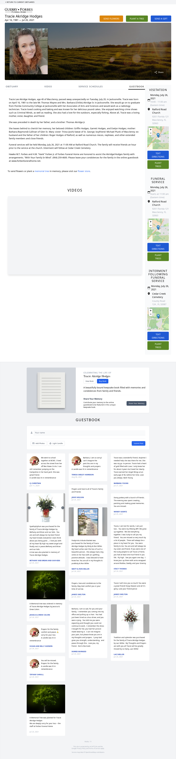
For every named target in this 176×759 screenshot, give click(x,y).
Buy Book (102, 381)
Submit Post (138, 443)
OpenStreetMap (90, 752)
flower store (84, 171)
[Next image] (62, 507)
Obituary (12, 86)
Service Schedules (91, 86)
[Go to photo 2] (46, 520)
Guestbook (136, 86)
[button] (158, 135)
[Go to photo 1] (45, 520)
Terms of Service (94, 748)
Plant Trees (158, 164)
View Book (89, 381)
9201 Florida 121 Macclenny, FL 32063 (160, 120)
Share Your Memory (136, 403)
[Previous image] (29, 507)
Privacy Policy (81, 748)
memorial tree (42, 171)
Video (48, 86)
